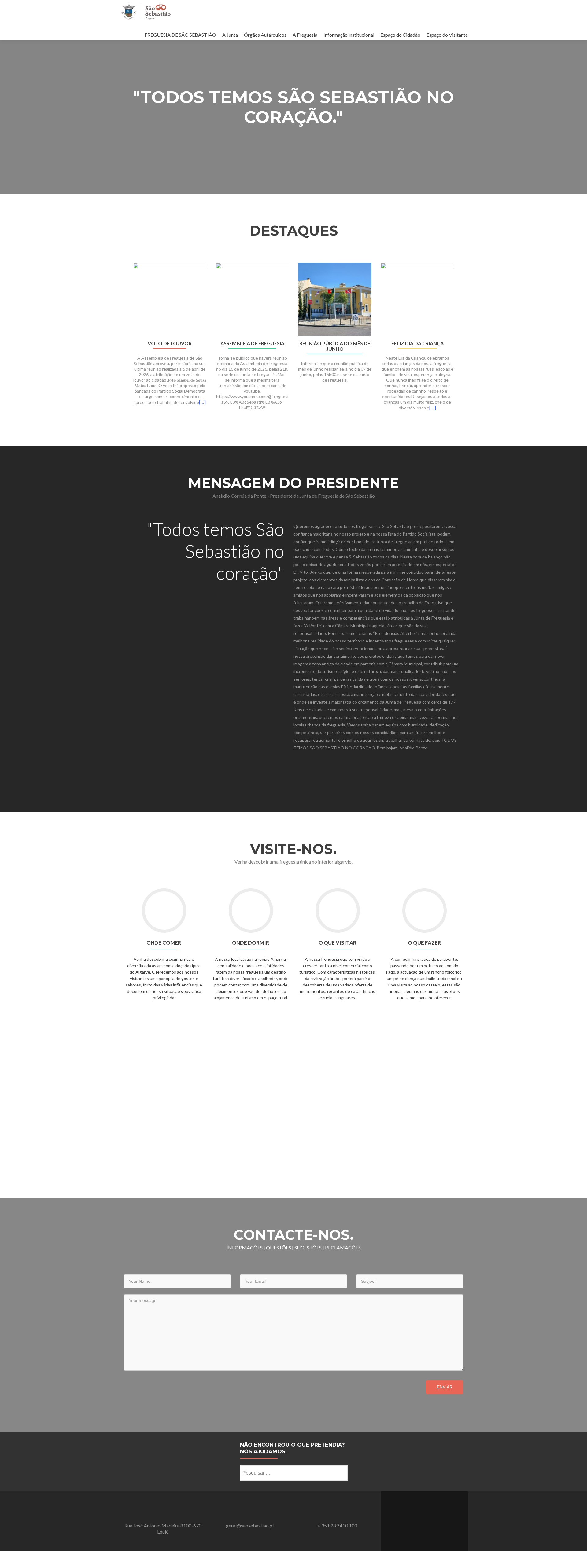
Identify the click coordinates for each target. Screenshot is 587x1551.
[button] (121, 344)
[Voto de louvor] (169, 299)
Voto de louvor (170, 343)
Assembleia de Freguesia (252, 343)
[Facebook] (424, 1518)
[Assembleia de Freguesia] (252, 299)
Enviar (444, 1387)
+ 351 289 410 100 (337, 1525)
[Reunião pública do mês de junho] (334, 299)
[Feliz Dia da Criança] (417, 299)
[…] (202, 402)
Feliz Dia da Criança (417, 343)
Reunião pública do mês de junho (334, 346)
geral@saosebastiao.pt (250, 1525)
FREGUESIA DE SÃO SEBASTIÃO (180, 35)
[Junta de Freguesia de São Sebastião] (146, 11)
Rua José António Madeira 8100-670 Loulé (162, 1529)
